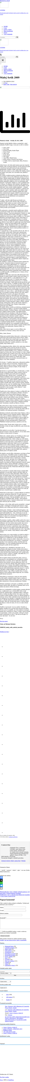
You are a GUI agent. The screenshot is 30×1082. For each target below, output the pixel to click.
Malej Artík (6, 84)
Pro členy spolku (4, 1077)
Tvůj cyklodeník (8, 34)
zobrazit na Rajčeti (13, 836)
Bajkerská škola (9, 946)
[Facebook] (15, 877)
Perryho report (4, 621)
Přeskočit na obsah (5, 0)
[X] (15, 880)
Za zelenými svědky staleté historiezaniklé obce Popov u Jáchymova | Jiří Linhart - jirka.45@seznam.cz (17, 1018)
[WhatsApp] (15, 883)
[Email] (15, 888)
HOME (6, 26)
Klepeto (10, 1015)
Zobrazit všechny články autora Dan (10, 860)
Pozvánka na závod (10, 953)
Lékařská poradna (9, 947)
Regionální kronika (10, 955)
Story (6, 958)
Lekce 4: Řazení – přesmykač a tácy (12, 1028)
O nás (5, 28)
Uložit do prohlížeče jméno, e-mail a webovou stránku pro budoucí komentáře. (13, 932)
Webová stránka (4, 913)
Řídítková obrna (7, 1030)
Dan (6, 83)
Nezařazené (8, 952)
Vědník (7, 962)
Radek (8, 999)
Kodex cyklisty (8, 29)
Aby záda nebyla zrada (9, 1031)
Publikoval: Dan (4, 631)
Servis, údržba (8, 956)
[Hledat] (17, 37)
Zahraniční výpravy (10, 965)
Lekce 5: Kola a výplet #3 (10, 1027)
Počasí (5, 32)
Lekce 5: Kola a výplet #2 (16, 1013)
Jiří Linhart (9, 997)
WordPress (11, 1080)
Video (6, 964)
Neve (1, 1080)
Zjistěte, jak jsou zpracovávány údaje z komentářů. (13, 940)
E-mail (2, 910)
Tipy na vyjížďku (9, 961)
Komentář (3, 918)
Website (23, 860)
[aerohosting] (13, 1071)
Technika (7, 959)
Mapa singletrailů (8, 31)
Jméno (1, 907)
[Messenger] (15, 885)
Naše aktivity (13, 84)
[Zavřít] (3, 60)
